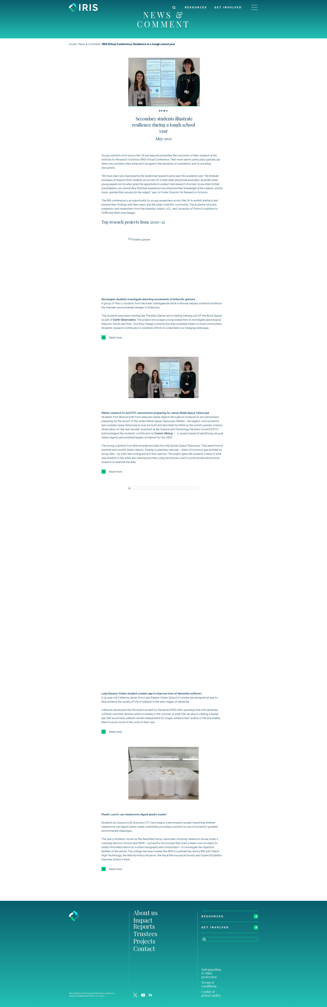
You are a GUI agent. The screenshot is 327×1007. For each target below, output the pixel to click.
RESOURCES (196, 7)
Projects (144, 941)
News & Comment (89, 44)
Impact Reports (144, 923)
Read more (115, 337)
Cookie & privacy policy (211, 993)
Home (72, 44)
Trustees (145, 933)
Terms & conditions (209, 984)
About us (145, 912)
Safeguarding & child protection (211, 973)
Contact (144, 948)
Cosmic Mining (163, 433)
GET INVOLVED (228, 7)
